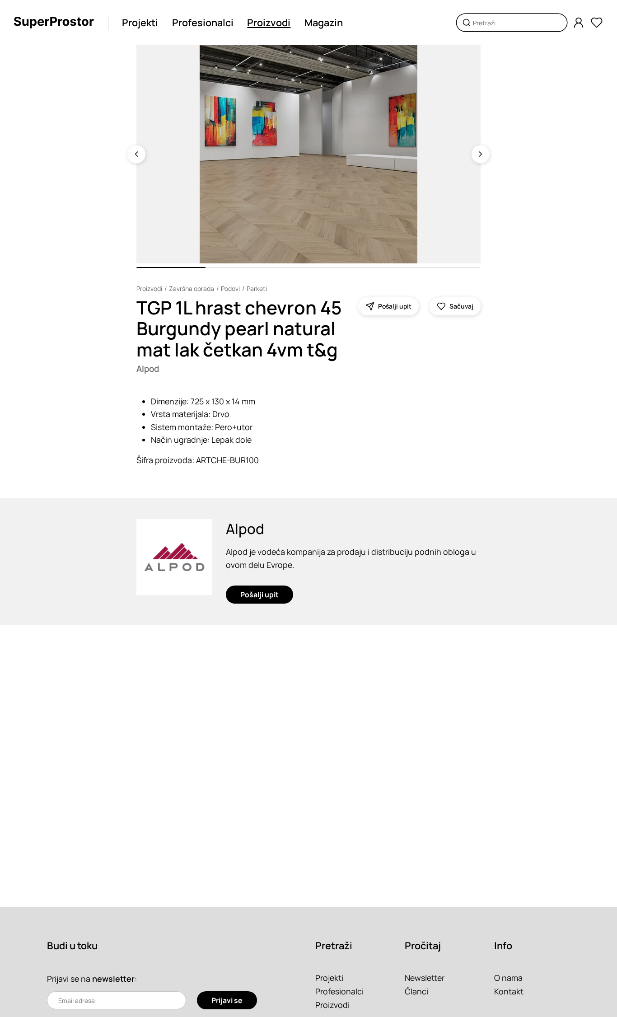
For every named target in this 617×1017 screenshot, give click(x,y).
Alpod (147, 369)
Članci (416, 991)
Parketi (257, 288)
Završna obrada (191, 288)
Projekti (140, 22)
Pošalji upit (259, 595)
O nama (508, 977)
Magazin (323, 22)
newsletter (113, 978)
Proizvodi (268, 22)
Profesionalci (203, 22)
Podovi (230, 288)
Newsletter (424, 977)
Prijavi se (227, 1000)
